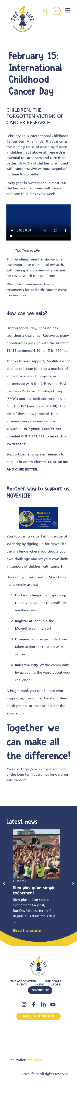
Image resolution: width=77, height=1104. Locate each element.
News (40, 984)
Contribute (40, 990)
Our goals (53, 981)
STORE (55, 984)
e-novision (35, 1060)
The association (23, 981)
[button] (4, 883)
